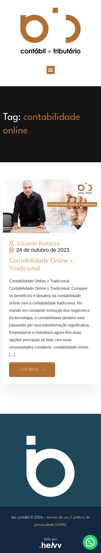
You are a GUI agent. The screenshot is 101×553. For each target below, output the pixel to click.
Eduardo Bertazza (37, 243)
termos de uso (58, 517)
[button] (51, 70)
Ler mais (29, 369)
